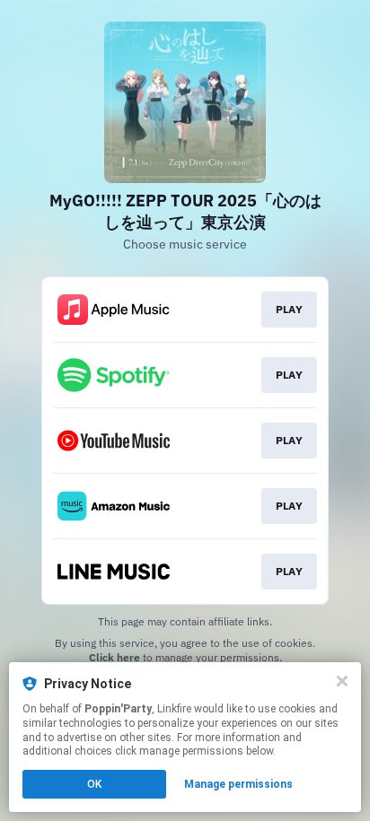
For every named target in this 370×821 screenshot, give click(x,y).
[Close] (342, 681)
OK (94, 784)
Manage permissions (238, 784)
